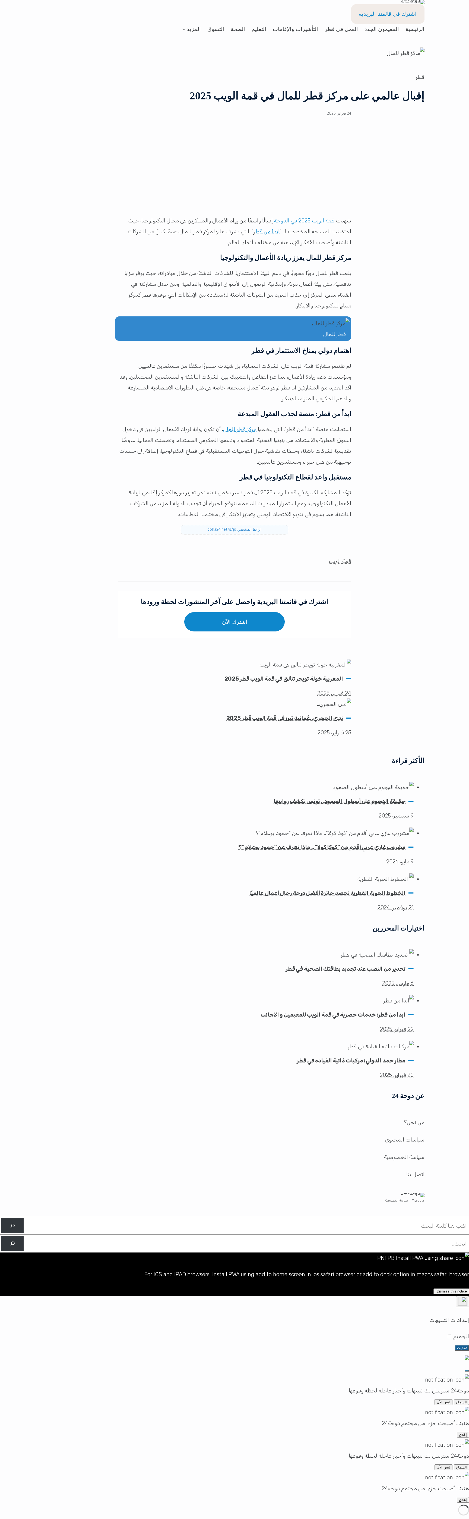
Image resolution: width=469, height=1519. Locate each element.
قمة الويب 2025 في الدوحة (304, 220)
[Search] (12, 1225)
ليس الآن (443, 1402)
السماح (461, 1402)
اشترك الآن (234, 622)
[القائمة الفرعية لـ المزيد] (183, 29)
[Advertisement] (234, 171)
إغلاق (463, 1435)
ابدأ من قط (268, 231)
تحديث (462, 1348)
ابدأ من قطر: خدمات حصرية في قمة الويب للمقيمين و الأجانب (333, 1014)
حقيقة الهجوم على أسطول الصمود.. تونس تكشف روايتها (339, 801)
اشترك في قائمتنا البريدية (388, 14)
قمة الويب (340, 561)
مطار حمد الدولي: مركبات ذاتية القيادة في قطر (351, 1060)
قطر (420, 77)
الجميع (460, 1336)
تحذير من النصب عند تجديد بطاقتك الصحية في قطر (345, 969)
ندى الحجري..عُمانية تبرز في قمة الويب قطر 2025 (284, 718)
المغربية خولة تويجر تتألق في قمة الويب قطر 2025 (283, 678)
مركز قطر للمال (239, 429)
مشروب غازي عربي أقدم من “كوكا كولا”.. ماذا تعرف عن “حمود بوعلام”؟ (321, 847)
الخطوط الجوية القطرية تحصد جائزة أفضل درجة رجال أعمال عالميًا (327, 893)
